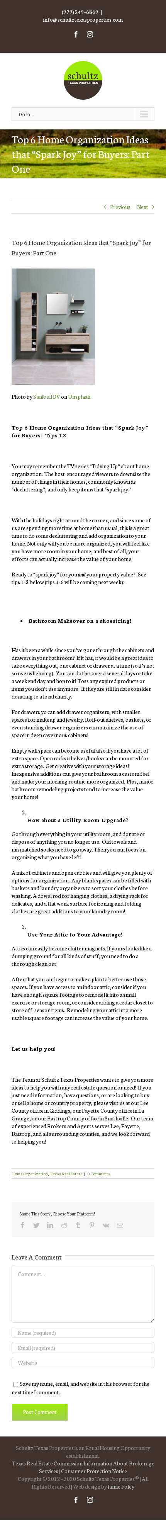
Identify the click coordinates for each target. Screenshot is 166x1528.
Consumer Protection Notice (94, 1471)
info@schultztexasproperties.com (83, 19)
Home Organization (30, 1173)
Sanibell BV (46, 396)
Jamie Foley (121, 1486)
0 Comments (98, 1173)
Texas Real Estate (66, 1173)
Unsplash (79, 396)
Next (142, 207)
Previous (120, 207)
